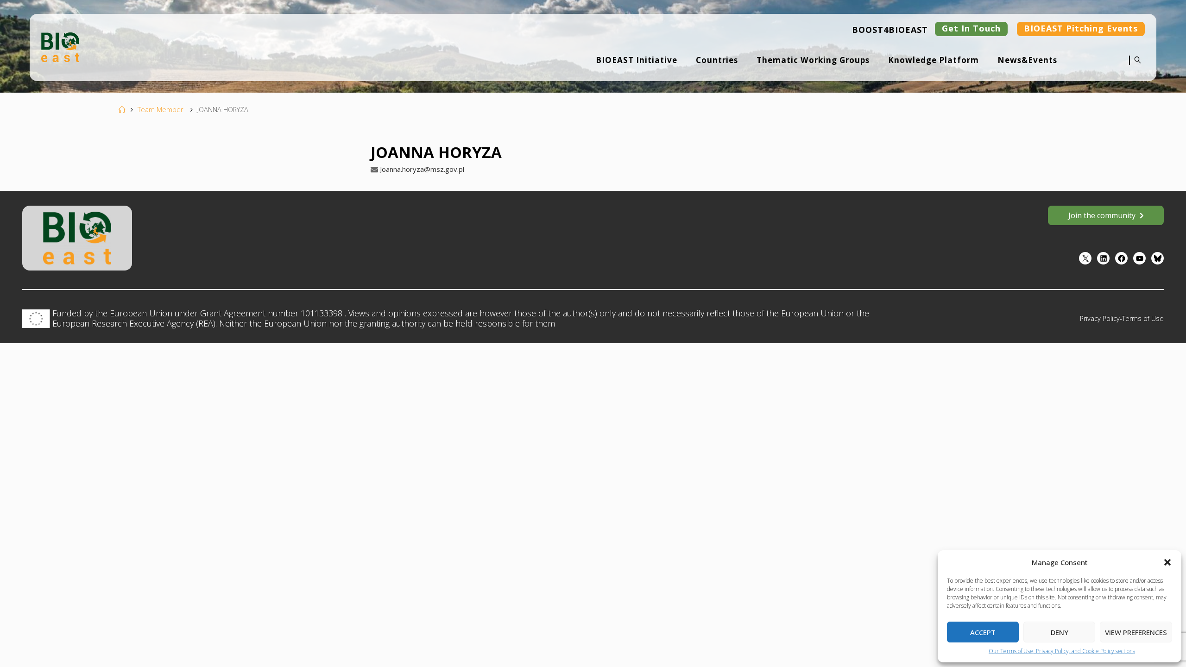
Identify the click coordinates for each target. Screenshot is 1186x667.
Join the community (1102, 215)
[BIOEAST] (60, 46)
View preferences (1136, 632)
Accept (983, 632)
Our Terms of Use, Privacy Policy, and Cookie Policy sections (1062, 651)
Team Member (160, 109)
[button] (1167, 562)
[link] (1135, 66)
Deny (1059, 632)
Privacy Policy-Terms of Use (1122, 318)
